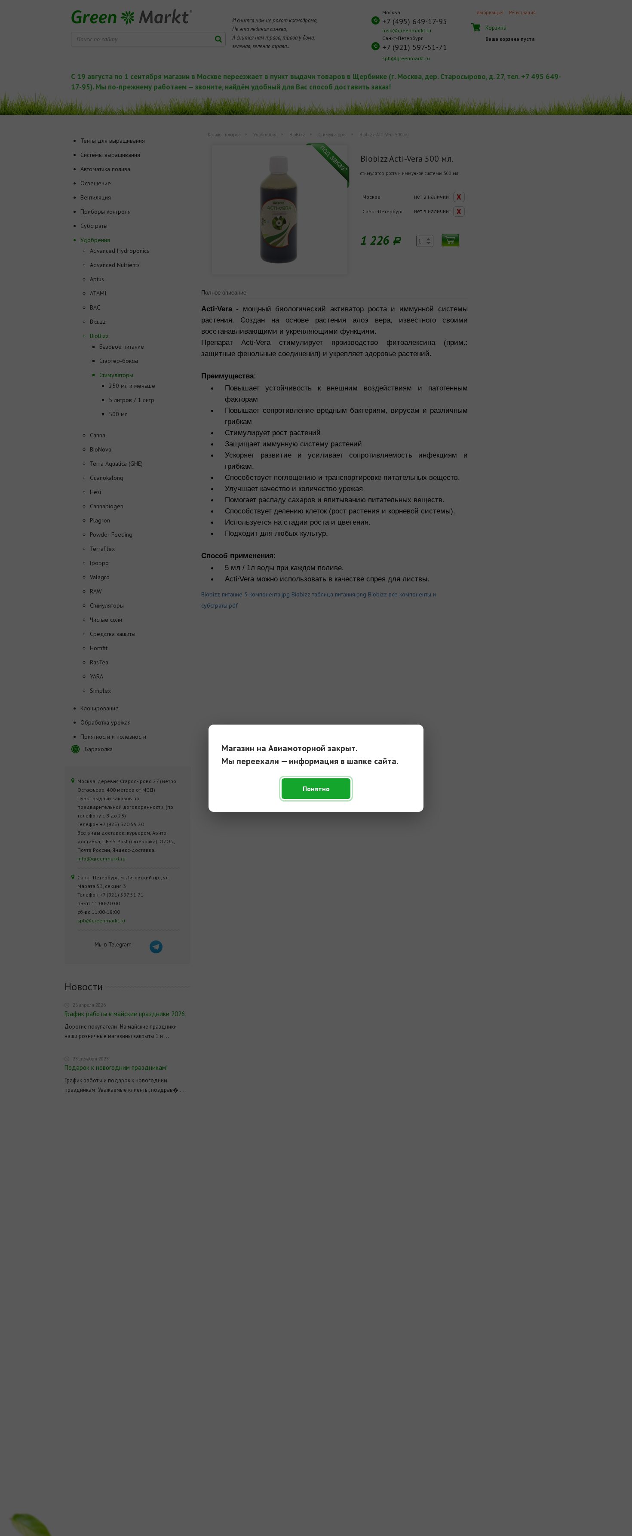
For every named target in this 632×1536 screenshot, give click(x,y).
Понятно (316, 788)
